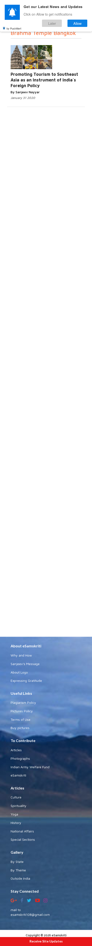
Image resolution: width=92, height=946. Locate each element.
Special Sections (23, 839)
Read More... (46, 58)
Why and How (21, 655)
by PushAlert (14, 28)
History (16, 823)
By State (17, 862)
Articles (16, 750)
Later (52, 23)
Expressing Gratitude (26, 681)
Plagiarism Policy (23, 702)
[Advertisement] (46, 455)
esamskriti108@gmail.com (30, 914)
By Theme (18, 870)
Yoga (14, 814)
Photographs (20, 758)
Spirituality (18, 806)
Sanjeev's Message (25, 664)
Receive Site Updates (46, 941)
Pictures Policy (22, 711)
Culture (16, 797)
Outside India (20, 878)
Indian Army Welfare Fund (30, 767)
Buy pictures (20, 728)
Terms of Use (20, 719)
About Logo (19, 672)
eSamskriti (18, 775)
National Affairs (22, 831)
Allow (77, 23)
